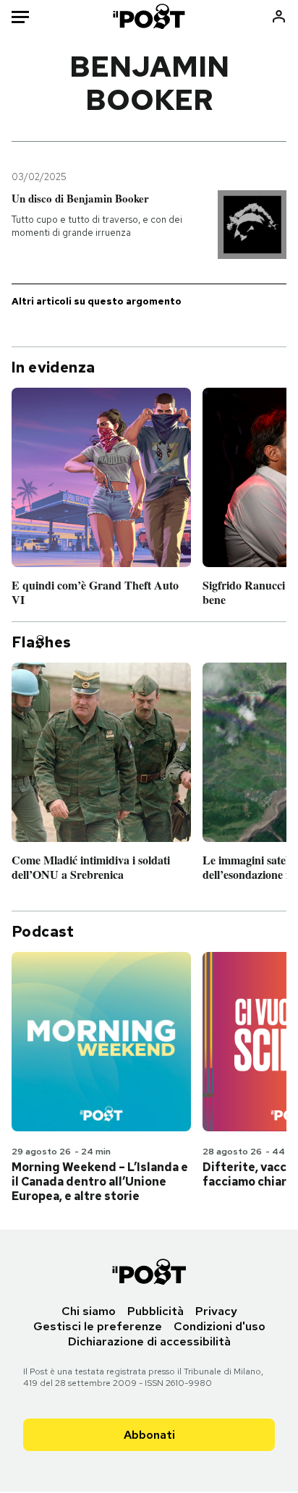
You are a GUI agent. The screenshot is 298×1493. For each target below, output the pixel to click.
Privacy (216, 1311)
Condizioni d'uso (219, 1326)
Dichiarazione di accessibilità (149, 1341)
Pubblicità (155, 1311)
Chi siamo (88, 1311)
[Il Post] (149, 16)
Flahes (41, 642)
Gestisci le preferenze (97, 1326)
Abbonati (149, 1434)
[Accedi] (278, 16)
